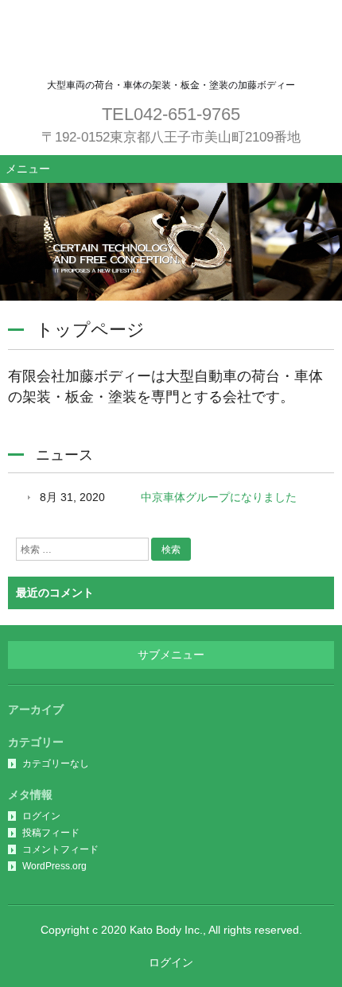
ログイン (41, 816)
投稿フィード (51, 832)
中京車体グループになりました (219, 497)
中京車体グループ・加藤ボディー (171, 39)
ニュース (64, 455)
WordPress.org (54, 866)
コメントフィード (60, 849)
